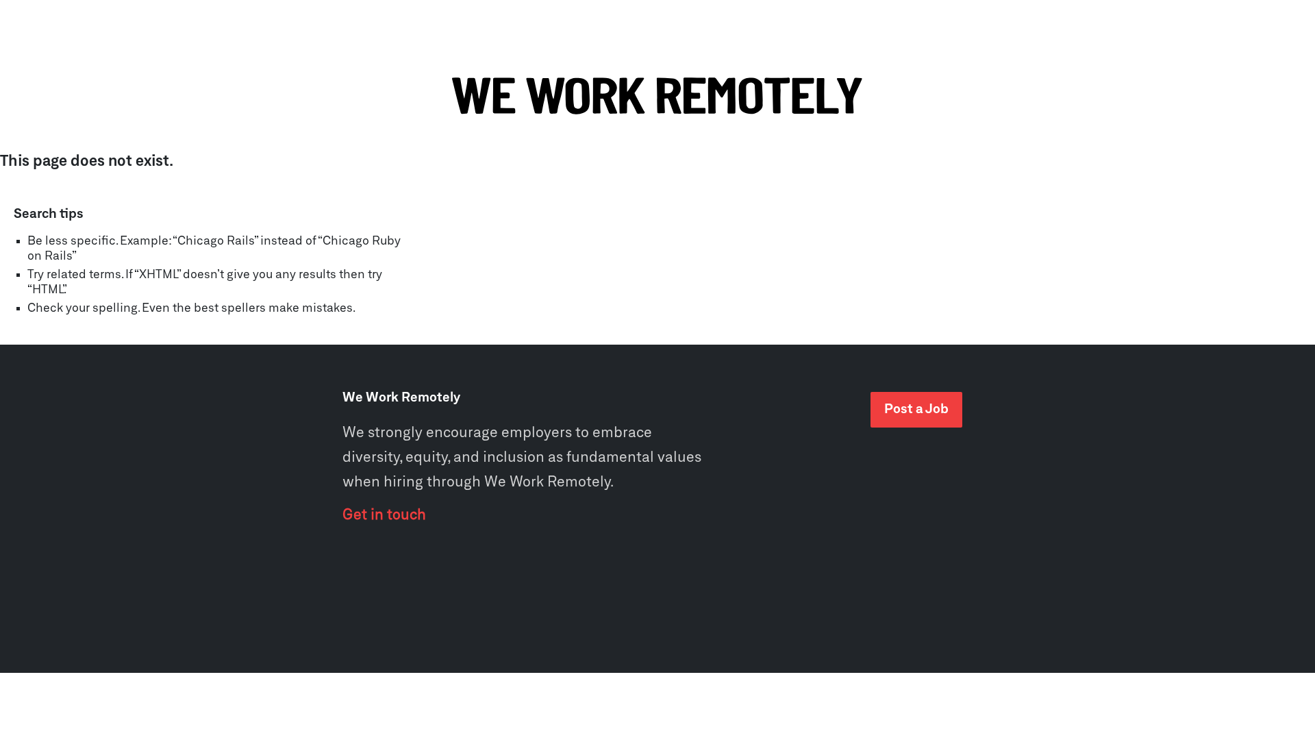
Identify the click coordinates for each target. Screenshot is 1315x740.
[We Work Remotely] (657, 96)
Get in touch (384, 515)
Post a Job (916, 409)
